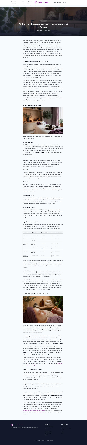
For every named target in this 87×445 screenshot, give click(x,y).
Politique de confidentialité (66, 428)
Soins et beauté (17, 5)
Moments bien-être (57, 2)
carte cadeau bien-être (40, 412)
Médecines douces (48, 430)
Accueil (12, 5)
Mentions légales (64, 426)
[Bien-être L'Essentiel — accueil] (43, 2)
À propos (64, 2)
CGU (62, 430)
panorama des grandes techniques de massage (34, 410)
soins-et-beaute (43, 20)
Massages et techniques (49, 426)
